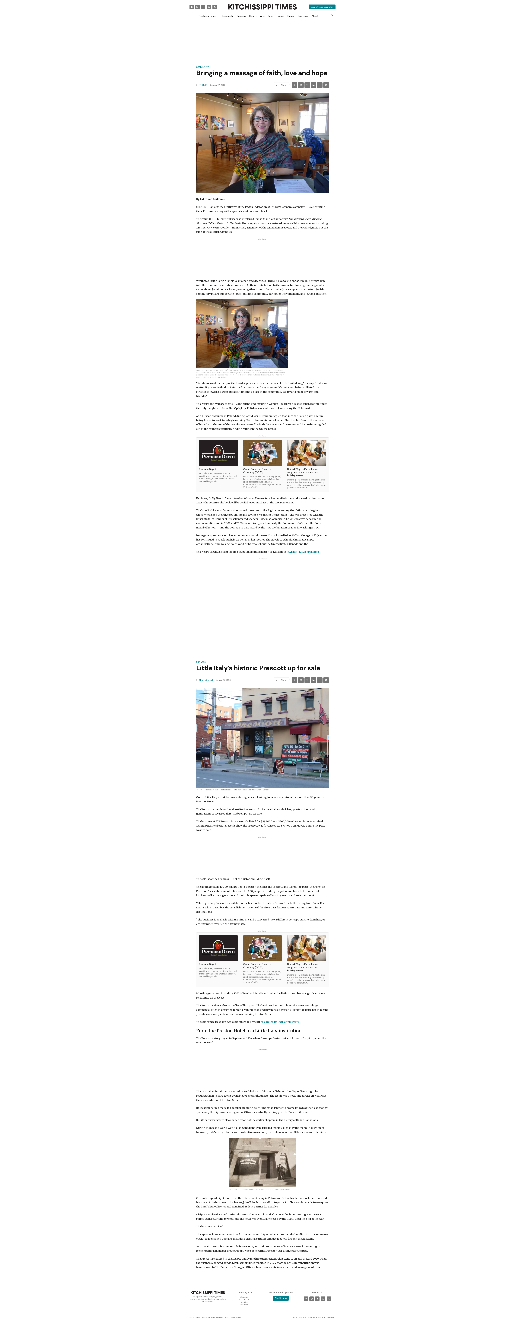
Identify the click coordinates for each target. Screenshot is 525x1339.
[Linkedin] (313, 85)
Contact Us (244, 1299)
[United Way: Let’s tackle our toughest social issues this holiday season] (306, 453)
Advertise (244, 1304)
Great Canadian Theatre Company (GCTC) (257, 470)
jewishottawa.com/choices (303, 551)
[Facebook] (203, 7)
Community (202, 67)
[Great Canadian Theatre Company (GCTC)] (262, 453)
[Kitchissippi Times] (262, 7)
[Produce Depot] (218, 453)
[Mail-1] (191, 7)
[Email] (320, 85)
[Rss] (214, 7)
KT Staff (203, 85)
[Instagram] (197, 7)
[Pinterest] (307, 85)
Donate (244, 1302)
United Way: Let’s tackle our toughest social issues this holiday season (303, 472)
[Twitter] (209, 7)
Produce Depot (207, 469)
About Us (244, 1297)
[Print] (326, 85)
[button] (332, 16)
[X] (301, 85)
